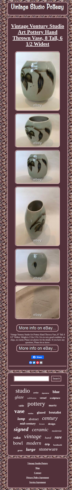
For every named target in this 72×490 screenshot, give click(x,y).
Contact (37, 473)
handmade (57, 445)
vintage (32, 436)
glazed (41, 412)
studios (30, 413)
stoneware (48, 449)
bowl (18, 443)
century (50, 418)
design (51, 423)
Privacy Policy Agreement (37, 477)
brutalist (55, 412)
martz (53, 405)
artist (35, 392)
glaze (19, 397)
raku (17, 437)
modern (33, 443)
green (20, 450)
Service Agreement (37, 482)
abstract (34, 419)
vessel (43, 397)
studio (23, 390)
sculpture (55, 398)
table (21, 405)
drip (47, 444)
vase (19, 411)
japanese (45, 393)
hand (48, 437)
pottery (36, 403)
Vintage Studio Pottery (37, 463)
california (31, 398)
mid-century (28, 423)
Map (37, 468)
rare (58, 437)
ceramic (40, 429)
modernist (57, 431)
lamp (21, 419)
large (30, 449)
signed (21, 429)
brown (42, 424)
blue (56, 392)
